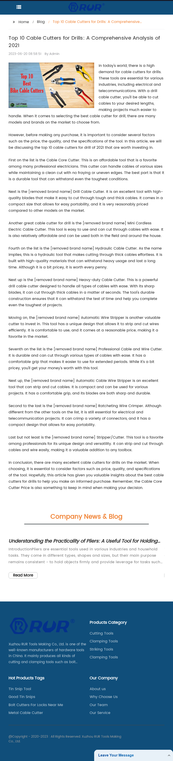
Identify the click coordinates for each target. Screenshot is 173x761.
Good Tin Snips (22, 697)
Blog (41, 22)
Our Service (100, 713)
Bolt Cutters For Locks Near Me (36, 705)
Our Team (99, 705)
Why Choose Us (104, 697)
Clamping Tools (104, 641)
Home (23, 22)
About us (98, 689)
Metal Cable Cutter (26, 713)
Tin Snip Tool (20, 689)
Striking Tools (101, 649)
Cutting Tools (101, 633)
